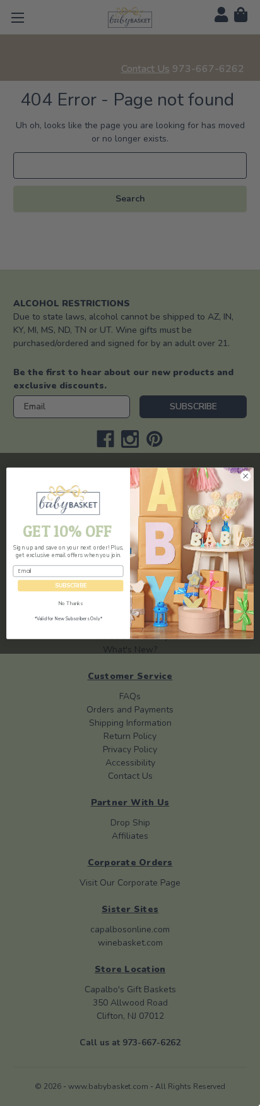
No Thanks (70, 602)
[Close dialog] (245, 475)
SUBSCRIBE (70, 585)
